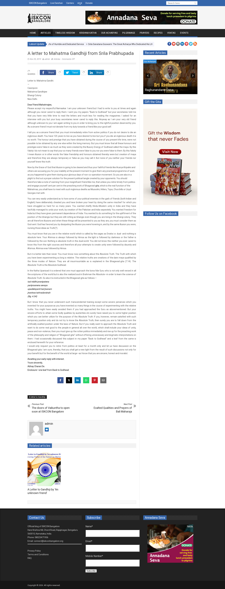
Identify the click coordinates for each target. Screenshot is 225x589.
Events (184, 32)
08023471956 (41, 537)
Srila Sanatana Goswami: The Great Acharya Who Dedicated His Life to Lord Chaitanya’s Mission (118, 44)
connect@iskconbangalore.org (48, 541)
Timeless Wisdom (65, 32)
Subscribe (91, 571)
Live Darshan (56, 3)
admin (47, 59)
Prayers (144, 32)
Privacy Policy (34, 551)
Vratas (171, 32)
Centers (70, 3)
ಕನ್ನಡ (79, 3)
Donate (89, 3)
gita (97, 185)
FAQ (30, 558)
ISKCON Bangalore (38, 3)
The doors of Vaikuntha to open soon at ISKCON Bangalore (51, 408)
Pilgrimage (128, 32)
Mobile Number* (94, 556)
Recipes (158, 32)
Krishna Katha (88, 32)
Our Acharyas (109, 32)
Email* (88, 541)
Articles (46, 32)
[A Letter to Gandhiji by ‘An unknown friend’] (45, 469)
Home (33, 32)
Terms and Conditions (38, 554)
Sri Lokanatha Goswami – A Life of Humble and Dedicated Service (170, 88)
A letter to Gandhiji (37, 397)
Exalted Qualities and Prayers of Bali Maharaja (113, 408)
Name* (89, 526)
